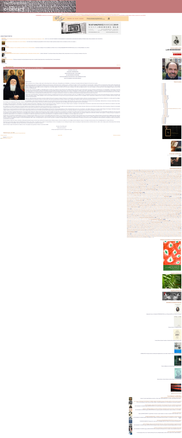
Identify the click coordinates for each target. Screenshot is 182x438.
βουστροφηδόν (4, 58)
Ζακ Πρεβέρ (173, 194)
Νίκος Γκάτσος (130, 215)
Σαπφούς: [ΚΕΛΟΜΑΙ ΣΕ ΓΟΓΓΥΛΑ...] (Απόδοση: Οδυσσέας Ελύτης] (171, 397)
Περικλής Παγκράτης (171, 222)
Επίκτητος (150, 192)
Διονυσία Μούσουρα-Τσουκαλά (169, 189)
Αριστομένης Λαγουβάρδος (152, 175)
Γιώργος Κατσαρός (130, 184)
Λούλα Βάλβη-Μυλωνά (163, 203)
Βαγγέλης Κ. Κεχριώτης (170, 178)
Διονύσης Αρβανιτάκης (159, 188)
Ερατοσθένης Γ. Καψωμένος (153, 193)
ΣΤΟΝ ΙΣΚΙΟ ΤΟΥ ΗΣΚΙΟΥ (69, 14)
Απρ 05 (165, 113)
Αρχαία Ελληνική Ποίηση (160, 175)
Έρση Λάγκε (166, 193)
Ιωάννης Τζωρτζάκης (177, 198)
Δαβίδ (178, 185)
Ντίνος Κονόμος (154, 216)
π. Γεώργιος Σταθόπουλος (163, 218)
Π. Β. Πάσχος (156, 218)
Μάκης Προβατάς (162, 204)
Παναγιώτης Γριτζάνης (155, 220)
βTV (105, 14)
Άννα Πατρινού (137, 173)
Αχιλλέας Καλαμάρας (140, 178)
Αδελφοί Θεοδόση (150, 170)
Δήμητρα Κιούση (169, 186)
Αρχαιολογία (166, 175)
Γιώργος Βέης (155, 183)
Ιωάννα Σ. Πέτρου (137, 198)
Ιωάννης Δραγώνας (164, 198)
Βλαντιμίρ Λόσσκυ (155, 180)
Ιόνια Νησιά (167, 197)
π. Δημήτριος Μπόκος (177, 218)
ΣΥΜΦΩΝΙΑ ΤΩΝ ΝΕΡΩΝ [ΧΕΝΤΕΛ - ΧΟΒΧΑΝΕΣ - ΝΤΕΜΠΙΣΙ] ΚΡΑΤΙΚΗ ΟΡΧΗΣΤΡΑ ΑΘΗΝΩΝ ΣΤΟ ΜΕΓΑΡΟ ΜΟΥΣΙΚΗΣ (163, 416)
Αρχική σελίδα (60, 135)
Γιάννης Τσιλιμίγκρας (129, 183)
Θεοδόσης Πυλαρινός (154, 196)
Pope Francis (130, 236)
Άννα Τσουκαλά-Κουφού (148, 173)
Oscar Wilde (160, 235)
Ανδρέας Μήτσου (178, 172)
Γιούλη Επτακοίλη (135, 183)
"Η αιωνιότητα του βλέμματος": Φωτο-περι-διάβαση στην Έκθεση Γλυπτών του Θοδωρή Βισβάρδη (20, 47)
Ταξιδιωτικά (136, 228)
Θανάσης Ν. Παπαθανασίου (143, 196)
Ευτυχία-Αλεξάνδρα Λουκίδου (163, 194)
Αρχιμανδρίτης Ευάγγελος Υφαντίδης (136, 177)
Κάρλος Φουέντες (175, 199)
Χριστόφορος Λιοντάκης (177, 230)
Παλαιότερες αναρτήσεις (116, 135)
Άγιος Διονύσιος (136, 170)
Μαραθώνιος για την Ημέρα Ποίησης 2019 (173, 205)
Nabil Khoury (150, 235)
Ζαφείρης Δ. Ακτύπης (129, 195)
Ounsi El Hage (164, 235)
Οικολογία (179, 216)
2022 (164, 87)
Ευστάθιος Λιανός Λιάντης (154, 194)
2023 (164, 86)
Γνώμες (154, 185)
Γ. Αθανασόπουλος (178, 180)
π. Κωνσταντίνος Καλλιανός (156, 219)
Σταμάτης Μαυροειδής (152, 225)
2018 (164, 90)
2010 (164, 120)
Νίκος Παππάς (138, 216)
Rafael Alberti (134, 236)
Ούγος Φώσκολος (175, 217)
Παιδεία (129, 220)
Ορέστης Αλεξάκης (169, 217)
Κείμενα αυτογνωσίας (166, 200)
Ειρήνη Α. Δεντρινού (159, 190)
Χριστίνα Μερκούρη (170, 230)
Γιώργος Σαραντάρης (157, 184)
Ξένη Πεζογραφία (167, 216)
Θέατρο (149, 196)
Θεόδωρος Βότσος (160, 196)
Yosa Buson (178, 236)
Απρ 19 (165, 107)
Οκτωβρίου (165, 97)
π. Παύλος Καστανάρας (169, 219)
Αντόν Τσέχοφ (156, 173)
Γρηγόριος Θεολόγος (161, 185)
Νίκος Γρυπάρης (140, 215)
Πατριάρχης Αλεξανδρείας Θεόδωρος (168, 221)
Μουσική (177, 213)
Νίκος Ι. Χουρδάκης (156, 215)
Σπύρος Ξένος (138, 225)
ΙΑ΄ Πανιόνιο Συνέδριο (133, 197)
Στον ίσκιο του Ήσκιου (5, 46)
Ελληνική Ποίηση (138, 192)
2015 (164, 93)
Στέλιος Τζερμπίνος (147, 226)
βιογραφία (147, 180)
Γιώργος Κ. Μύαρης (178, 183)
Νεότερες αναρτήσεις (4, 135)
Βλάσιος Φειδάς (161, 180)
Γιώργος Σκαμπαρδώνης (170, 184)
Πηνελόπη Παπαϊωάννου (134, 223)
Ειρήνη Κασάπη (165, 190)
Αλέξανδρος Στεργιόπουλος (156, 171)
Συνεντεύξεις (133, 227)
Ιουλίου (165, 100)
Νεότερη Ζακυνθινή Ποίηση (173, 214)
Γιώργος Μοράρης (151, 184)
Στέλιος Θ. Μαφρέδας (140, 226)
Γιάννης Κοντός (130, 182)
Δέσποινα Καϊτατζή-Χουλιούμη (134, 186)
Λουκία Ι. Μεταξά (156, 203)
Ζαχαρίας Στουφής (136, 195)
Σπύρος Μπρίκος (133, 225)
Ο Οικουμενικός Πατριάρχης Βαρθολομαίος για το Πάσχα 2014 (23, 68)
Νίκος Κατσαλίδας (133, 216)
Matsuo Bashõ (129, 235)
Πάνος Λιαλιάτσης (146, 221)
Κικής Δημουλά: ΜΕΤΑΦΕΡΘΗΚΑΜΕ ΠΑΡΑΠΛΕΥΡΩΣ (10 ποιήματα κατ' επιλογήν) (169, 420)
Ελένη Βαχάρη (174, 190)
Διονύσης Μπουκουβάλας (130, 189)
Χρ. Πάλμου (150, 230)
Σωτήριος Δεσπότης (152, 227)
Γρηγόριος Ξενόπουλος (168, 185)
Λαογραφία (154, 202)
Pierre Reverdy (179, 235)
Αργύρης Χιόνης (134, 175)
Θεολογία (166, 196)
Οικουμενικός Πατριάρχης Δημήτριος (161, 217)
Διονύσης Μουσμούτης (177, 188)
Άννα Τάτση (142, 173)
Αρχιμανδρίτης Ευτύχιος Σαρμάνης (146, 177)
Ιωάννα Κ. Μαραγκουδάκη (130, 198)
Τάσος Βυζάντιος (141, 228)
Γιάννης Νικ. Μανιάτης (141, 182)
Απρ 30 (165, 103)
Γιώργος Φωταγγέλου (177, 184)
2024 (164, 85)
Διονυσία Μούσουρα (161, 189)
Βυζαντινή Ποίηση (172, 180)
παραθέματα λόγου (15, 2)
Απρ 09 (165, 112)
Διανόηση (152, 188)
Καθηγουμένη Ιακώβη (158, 199)
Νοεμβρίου (165, 96)
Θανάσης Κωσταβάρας (135, 196)
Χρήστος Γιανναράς (159, 230)
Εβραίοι (155, 190)
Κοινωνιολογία (129, 201)
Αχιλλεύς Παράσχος (152, 178)
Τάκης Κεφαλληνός (178, 227)
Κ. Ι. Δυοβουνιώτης (141, 199)
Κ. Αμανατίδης (136, 199)
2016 (164, 92)
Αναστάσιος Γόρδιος (174, 171)
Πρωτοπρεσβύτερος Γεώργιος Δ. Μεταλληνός (169, 223)
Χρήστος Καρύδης (165, 230)
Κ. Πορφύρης (152, 199)
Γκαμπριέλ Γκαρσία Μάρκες (138, 185)
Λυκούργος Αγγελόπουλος (170, 203)
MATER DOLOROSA (110, 14)
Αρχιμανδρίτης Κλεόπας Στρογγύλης (157, 177)
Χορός (147, 230)
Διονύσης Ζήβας (165, 188)
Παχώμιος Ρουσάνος (165, 222)
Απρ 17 (165, 109)
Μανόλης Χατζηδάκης (178, 204)
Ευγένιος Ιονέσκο (140, 194)
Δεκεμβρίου (165, 95)
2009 (164, 121)
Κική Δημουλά (172, 200)
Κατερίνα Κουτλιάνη (146, 200)
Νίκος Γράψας (135, 215)
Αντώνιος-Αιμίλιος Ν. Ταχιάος (172, 174)
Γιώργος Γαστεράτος (166, 183)
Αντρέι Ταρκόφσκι (161, 173)
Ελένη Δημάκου (137, 191)
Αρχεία (170, 175)
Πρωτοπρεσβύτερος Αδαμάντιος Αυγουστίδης (156, 223)
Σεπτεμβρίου (166, 98)
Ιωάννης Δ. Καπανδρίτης (151, 198)
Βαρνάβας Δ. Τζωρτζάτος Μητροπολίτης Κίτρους (133, 179)
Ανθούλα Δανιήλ (130, 173)
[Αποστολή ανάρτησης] (13, 132)
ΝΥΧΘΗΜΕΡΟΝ (81, 14)
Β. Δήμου (158, 178)
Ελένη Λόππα (170, 191)
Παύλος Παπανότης (142, 222)
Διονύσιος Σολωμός (137, 190)
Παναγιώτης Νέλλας (133, 221)
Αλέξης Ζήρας (163, 171)
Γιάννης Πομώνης (153, 182)
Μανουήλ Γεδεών (136, 205)
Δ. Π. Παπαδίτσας (174, 185)
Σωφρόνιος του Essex (158, 227)
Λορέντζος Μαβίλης (150, 203)
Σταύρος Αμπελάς (176, 225)
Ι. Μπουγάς (178, 196)
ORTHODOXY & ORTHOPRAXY (6, 52)
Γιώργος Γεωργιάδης (172, 183)
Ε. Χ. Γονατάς (151, 190)
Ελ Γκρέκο (169, 190)
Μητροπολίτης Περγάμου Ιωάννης (149, 211)
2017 (164, 91)
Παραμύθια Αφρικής (151, 221)
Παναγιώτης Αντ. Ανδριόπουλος (146, 220)
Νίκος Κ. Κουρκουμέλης (164, 215)
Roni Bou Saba (145, 236)
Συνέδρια (128, 227)
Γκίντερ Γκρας (144, 185)
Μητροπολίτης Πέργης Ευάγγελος (159, 211)
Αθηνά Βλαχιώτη (172, 170)
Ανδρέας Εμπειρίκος (160, 172)
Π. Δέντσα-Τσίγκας (170, 218)
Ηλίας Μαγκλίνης (175, 195)
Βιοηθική (151, 180)
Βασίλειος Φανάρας (150, 179)
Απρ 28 (165, 105)
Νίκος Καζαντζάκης (176, 215)
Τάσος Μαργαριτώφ (163, 228)
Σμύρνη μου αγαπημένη (9, 59)
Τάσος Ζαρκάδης (152, 228)
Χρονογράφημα (130, 231)
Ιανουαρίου (165, 116)
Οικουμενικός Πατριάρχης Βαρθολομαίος (146, 217)
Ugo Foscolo (166, 236)
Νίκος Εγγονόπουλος (147, 215)
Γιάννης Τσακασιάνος (177, 182)
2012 (164, 118)
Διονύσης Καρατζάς (170, 188)
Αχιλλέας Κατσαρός (146, 178)
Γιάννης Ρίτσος (172, 182)
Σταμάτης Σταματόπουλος (159, 225)
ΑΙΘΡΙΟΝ (94, 14)
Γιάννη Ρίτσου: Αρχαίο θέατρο (177, 412)
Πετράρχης (177, 222)
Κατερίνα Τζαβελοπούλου (153, 200)
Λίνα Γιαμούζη (145, 203)
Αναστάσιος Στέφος (147, 172)
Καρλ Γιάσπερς (170, 199)
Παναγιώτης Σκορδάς (139, 221)
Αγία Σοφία (131, 170)
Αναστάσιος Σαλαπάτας (140, 172)
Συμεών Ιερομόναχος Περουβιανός (167, 226)
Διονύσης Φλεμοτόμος (152, 189)
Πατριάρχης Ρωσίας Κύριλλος (134, 222)
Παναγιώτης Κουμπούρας (174, 220)
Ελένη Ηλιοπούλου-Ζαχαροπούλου (144, 191)
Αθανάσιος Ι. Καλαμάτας (166, 170)
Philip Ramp (169, 235)
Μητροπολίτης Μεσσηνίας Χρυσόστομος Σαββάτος (149, 210)
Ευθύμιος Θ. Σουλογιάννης (146, 194)
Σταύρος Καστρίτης (134, 226)
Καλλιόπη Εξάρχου (164, 199)
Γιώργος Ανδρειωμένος (149, 183)
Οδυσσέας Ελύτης (174, 216)
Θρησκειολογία (174, 196)
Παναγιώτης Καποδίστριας (163, 220)
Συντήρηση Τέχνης (138, 227)
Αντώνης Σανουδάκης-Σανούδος (156, 174)
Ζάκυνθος (178, 194)
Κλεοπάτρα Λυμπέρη (177, 200)
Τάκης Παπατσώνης (130, 228)
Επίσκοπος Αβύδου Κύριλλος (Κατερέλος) (159, 192)
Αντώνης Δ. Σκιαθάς (174, 173)
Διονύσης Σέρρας (143, 189)
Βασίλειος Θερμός (143, 179)
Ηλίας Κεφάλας (165, 195)
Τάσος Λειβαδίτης (158, 228)
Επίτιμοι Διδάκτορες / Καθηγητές (135, 193)
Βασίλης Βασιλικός (162, 179)
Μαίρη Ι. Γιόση (157, 204)
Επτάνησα (142, 193)
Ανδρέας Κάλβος (166, 172)
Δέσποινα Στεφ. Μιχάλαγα (156, 186)
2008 (164, 122)
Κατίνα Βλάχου (160, 200)
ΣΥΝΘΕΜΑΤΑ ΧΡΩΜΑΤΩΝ (88, 14)
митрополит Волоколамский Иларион (132, 237)
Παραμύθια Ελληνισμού (159, 221)
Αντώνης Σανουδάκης (148, 174)
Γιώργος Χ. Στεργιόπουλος (130, 185)
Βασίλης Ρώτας (173, 179)
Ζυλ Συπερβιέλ (143, 195)
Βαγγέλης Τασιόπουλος (177, 178)
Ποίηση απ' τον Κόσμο (145, 223)
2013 (164, 117)
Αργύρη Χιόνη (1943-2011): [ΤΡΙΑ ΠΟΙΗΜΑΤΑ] (174, 431)
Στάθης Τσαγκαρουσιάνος (145, 225)
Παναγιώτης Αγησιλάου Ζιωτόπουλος (136, 220)
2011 (163, 119)
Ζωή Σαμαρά (160, 195)
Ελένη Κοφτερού (161, 191)
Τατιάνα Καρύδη (169, 228)
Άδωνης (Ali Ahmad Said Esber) (157, 170)
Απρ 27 (165, 106)
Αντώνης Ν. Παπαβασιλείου (141, 174)
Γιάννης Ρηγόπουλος (165, 182)
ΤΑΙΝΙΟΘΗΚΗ (102, 14)
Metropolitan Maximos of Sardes (143, 235)
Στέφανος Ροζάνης (159, 226)
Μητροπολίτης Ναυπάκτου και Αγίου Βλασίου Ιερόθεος (165, 210)
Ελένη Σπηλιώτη (175, 191)
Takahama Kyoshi (156, 236)
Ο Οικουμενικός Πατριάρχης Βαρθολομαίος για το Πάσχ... (172, 108)
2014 (164, 94)
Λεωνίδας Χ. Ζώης (139, 203)
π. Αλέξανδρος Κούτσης (143, 218)
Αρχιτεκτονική (135, 178)
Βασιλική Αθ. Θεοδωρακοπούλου (131, 180)
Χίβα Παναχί (143, 230)
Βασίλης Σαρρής (178, 179)
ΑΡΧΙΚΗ (63, 14)
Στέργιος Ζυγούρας (153, 226)
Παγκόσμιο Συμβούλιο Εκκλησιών (177, 219)
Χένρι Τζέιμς (139, 230)
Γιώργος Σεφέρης (164, 184)
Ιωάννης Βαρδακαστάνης (143, 198)
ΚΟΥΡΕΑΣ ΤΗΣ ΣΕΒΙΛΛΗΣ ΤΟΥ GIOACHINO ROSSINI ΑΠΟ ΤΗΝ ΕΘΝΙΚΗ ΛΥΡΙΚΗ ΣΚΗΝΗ (167, 427)
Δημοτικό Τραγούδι (134, 188)
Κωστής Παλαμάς (133, 202)
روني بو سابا (147, 237)
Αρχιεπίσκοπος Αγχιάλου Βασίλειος (176, 175)
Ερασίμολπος (147, 193)
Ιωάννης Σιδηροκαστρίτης (170, 198)
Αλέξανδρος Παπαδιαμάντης (147, 171)
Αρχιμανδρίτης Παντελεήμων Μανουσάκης (168, 177)
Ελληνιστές (146, 192)
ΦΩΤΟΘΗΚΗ (98, 14)
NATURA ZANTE (75, 14)
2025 (164, 84)
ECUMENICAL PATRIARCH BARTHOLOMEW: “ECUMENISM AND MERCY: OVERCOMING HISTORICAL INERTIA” (22, 53)
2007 (164, 123)
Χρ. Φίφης (154, 230)
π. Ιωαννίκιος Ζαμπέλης (145, 219)
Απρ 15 (165, 110)
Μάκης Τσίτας (167, 204)
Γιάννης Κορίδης (135, 182)
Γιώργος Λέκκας (143, 184)
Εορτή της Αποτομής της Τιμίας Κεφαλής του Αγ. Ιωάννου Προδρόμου (15, 41)
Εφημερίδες (169, 194)
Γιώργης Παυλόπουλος (142, 183)
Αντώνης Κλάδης (133, 174)
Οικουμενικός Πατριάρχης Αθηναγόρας (133, 217)
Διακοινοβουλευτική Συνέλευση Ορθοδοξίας (144, 188)
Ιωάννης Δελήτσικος (157, 198)
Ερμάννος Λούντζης (160, 193)
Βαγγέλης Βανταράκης (163, 178)
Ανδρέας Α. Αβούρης (153, 172)
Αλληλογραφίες (168, 171)
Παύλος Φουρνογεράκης (155, 222)
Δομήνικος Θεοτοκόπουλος (144, 190)
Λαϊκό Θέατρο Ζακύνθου (140, 202)
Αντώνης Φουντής (164, 174)
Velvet (170, 236)
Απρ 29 (165, 104)
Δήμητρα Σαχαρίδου (175, 186)
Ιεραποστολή (163, 197)
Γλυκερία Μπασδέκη (149, 185)
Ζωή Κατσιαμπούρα (148, 195)
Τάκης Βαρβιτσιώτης (165, 227)
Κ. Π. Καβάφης (147, 199)
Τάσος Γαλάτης (146, 228)
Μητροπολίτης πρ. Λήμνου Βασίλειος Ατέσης (170, 211)
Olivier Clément (155, 235)
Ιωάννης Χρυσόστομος (130, 199)
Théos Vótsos (161, 236)
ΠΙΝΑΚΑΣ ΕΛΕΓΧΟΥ (116, 14)
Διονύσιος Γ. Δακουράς (177, 189)
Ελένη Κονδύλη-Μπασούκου (154, 191)
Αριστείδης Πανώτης (144, 175)
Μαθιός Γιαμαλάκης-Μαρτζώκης (143, 204)
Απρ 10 (165, 111)
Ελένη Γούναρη (132, 191)
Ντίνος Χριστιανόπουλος (161, 216)
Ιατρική (155, 197)
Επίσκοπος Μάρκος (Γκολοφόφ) (170, 192)
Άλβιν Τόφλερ (132, 171)
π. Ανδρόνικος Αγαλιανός (150, 218)
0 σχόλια (12, 132)
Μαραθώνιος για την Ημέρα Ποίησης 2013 (159, 205)
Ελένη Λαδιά (165, 191)
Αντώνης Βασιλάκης (168, 173)
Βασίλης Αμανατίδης (156, 179)
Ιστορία (178, 197)
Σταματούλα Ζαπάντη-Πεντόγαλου (168, 225)
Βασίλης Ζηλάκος (168, 179)
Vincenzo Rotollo (174, 236)
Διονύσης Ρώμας (137, 189)
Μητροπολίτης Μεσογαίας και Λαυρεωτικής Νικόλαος (134, 210)
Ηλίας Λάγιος (170, 195)
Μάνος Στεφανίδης (130, 205)
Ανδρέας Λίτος (173, 172)
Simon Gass (151, 236)
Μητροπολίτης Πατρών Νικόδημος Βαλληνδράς (137, 211)
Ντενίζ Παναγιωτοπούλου (147, 216)
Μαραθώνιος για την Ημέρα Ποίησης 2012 (145, 205)
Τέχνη (179, 228)
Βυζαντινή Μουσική (166, 180)
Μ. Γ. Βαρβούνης (177, 203)
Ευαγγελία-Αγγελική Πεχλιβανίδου (173, 193)
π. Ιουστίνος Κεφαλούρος (138, 219)
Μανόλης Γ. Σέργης (172, 204)
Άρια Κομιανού (139, 175)
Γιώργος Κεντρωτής (136, 184)
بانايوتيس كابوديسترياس (141, 237)
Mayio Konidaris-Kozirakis (135, 235)
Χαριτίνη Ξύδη (135, 230)
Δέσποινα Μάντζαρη (149, 186)
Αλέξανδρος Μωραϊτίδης (138, 171)
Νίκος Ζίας (152, 215)
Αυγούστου (165, 99)
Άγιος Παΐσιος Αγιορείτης (144, 170)
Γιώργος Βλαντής (160, 183)
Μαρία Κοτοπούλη (134, 206)
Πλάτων (140, 223)
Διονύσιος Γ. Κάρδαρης (130, 190)
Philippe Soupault (174, 235)
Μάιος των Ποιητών (151, 204)
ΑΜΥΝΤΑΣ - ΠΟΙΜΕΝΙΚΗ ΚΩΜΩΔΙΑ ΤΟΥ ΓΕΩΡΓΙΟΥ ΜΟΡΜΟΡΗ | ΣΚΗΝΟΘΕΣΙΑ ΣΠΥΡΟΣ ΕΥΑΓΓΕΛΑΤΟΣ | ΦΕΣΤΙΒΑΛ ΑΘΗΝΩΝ (162, 408)
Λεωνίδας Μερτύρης (132, 203)
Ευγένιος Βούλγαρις (134, 194)
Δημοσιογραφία (129, 188)
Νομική (142, 216)
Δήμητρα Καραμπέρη (163, 186)
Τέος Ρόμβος (174, 228)
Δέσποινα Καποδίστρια (142, 186)
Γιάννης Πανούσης (147, 182)
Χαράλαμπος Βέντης (129, 230)
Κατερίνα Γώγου (133, 200)
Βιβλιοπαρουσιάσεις (140, 180)
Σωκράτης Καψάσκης (145, 227)
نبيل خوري (152, 237)
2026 (164, 83)
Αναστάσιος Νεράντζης (133, 172)
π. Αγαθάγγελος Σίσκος (136, 218)
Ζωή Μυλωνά (155, 195)
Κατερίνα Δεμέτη (139, 200)
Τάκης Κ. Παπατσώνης (172, 227)
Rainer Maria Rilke (139, 236)
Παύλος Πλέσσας (148, 222)
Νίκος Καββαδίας (170, 215)
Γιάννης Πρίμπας (158, 182)
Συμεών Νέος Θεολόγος (177, 226)
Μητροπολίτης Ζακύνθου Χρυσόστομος (164, 209)
